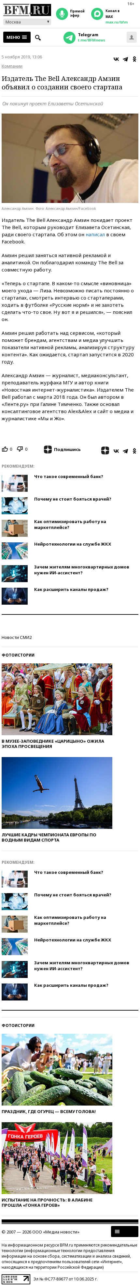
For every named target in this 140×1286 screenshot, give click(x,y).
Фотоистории (18, 655)
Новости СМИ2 (17, 637)
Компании (12, 66)
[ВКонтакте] (116, 59)
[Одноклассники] (134, 59)
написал (95, 234)
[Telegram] (125, 59)
